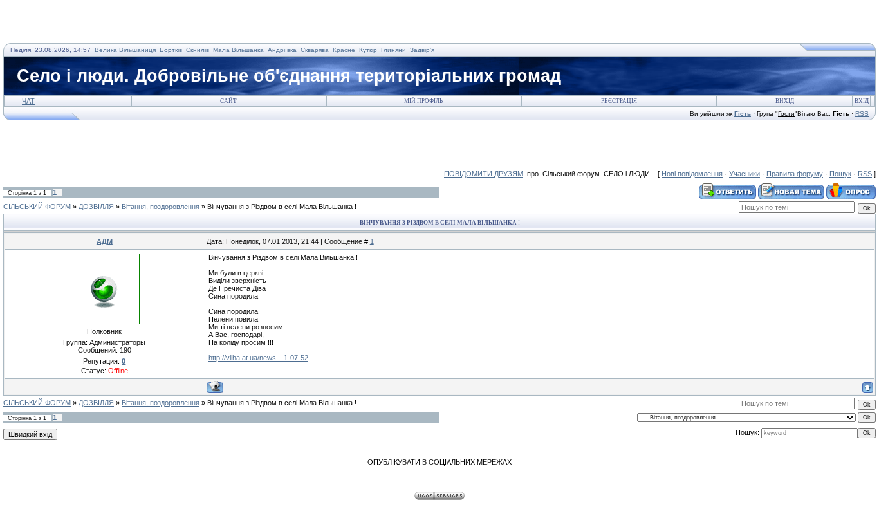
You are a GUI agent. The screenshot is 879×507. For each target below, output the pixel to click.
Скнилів (197, 49)
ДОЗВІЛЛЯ (96, 206)
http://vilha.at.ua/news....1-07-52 (258, 358)
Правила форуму (794, 174)
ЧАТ (28, 101)
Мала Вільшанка (238, 49)
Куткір (368, 49)
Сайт (228, 101)
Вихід (784, 101)
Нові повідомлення (692, 174)
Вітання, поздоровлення (160, 206)
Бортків (171, 49)
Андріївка (282, 49)
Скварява (315, 49)
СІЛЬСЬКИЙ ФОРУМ (37, 206)
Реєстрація (619, 101)
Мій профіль (423, 101)
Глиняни (393, 49)
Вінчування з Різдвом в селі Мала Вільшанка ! (281, 206)
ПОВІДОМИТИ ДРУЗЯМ (483, 174)
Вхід (862, 101)
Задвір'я (422, 49)
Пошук (840, 174)
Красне (344, 49)
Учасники (744, 174)
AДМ (105, 241)
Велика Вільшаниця (125, 49)
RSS (862, 113)
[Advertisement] (153, 22)
